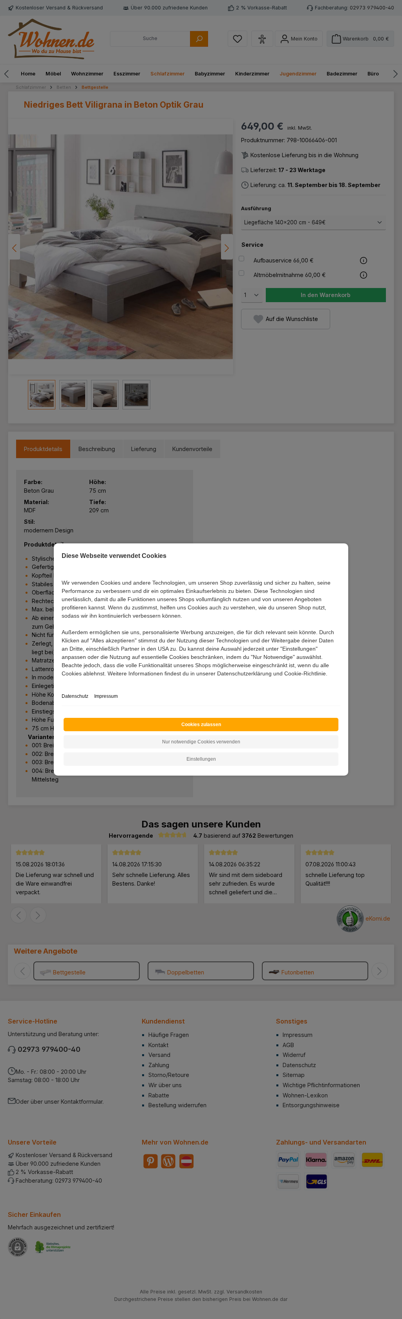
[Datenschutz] (62, 682)
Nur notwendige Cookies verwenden (201, 742)
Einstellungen (201, 759)
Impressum (106, 696)
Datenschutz (75, 696)
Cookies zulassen (201, 724)
